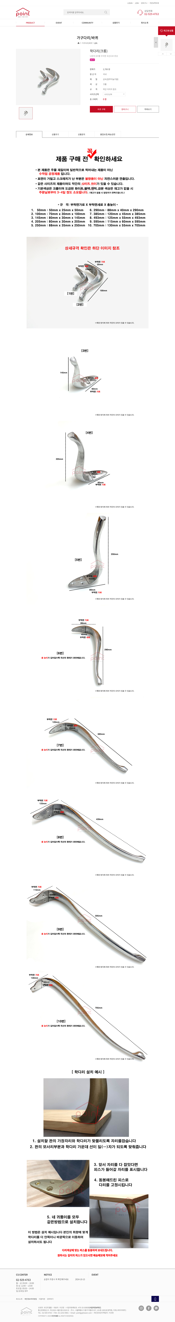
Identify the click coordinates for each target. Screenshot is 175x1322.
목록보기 (148, 109)
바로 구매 (101, 109)
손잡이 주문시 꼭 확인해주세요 (56, 1279)
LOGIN (130, 3)
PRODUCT (30, 22)
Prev (162, 54)
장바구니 (144, 3)
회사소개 (144, 22)
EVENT (59, 22)
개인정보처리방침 (30, 1299)
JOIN (137, 3)
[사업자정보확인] (95, 1307)
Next (170, 54)
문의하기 (50, 1299)
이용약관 (42, 1299)
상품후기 (116, 22)
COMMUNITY (87, 22)
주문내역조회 (154, 3)
